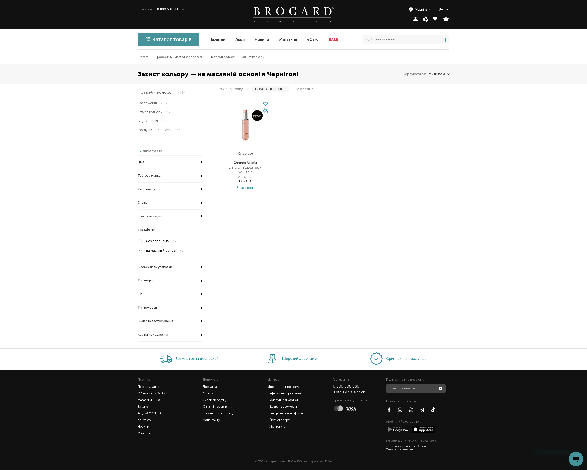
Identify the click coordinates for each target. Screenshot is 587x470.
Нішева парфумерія (282, 407)
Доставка (210, 387)
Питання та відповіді (218, 413)
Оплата (208, 393)
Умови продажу (214, 400)
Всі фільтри (303, 88)
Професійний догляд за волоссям (179, 57)
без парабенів (161, 241)
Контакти (145, 420)
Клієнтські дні (278, 427)
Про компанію (148, 387)
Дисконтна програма (284, 387)
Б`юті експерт (279, 420)
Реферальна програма (284, 393)
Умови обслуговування (399, 449)
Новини (262, 39)
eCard (313, 39)
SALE (333, 39)
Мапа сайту (211, 420)
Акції (240, 39)
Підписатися (441, 388)
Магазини (288, 39)
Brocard (143, 57)
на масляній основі (164, 251)
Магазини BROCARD (153, 400)
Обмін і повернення (218, 407)
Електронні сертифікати (286, 413)
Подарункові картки (283, 400)
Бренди (218, 39)
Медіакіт (144, 433)
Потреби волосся (223, 57)
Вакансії (143, 407)
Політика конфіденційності (409, 446)
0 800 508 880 (346, 386)
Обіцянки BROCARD (153, 393)
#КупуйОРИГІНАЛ (150, 413)
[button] (265, 111)
